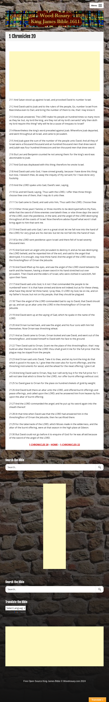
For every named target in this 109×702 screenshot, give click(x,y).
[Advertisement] (54, 71)
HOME (54, 444)
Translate (22, 612)
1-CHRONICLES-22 (70, 444)
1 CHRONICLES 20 (38, 444)
